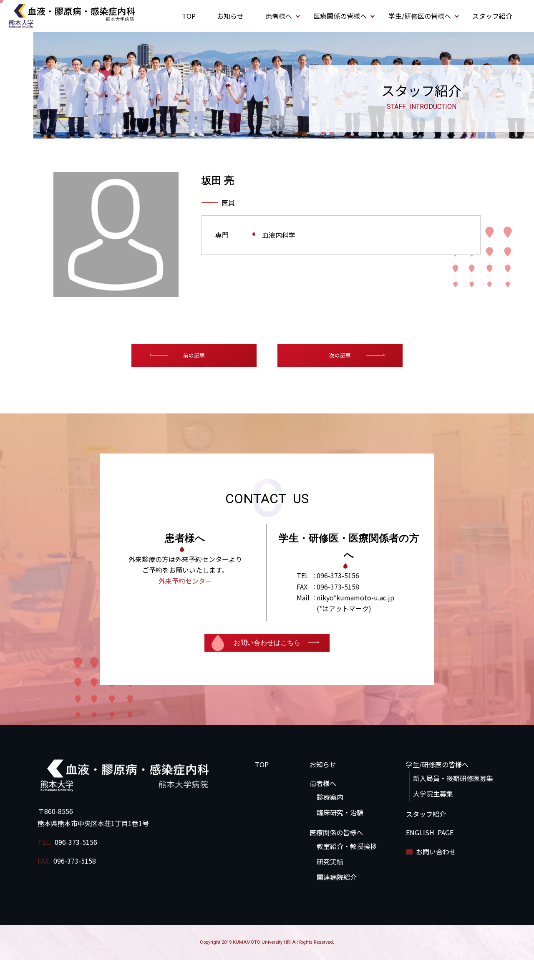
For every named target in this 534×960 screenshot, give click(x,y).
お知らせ (230, 16)
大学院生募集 (433, 794)
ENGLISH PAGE (429, 832)
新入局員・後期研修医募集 (453, 778)
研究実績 (330, 862)
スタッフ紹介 (492, 16)
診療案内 (330, 797)
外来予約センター (185, 581)
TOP (189, 16)
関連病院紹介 (337, 877)
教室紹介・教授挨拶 (347, 846)
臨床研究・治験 (340, 812)
